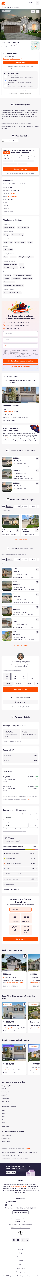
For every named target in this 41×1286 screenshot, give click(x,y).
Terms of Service (14, 351)
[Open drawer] (37, 3)
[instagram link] (14, 1240)
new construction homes (18, 1186)
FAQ (20, 1253)
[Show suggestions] (6, 345)
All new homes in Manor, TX (12, 7)
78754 (3, 1116)
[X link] (27, 1240)
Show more (5, 119)
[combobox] (20, 345)
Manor (13, 1155)
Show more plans (20, 540)
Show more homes (21, 645)
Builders (20, 1260)
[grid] (20, 140)
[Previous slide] (3, 24)
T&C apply (31, 173)
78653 (3, 1110)
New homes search (12, 1152)
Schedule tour (20, 62)
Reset (34, 846)
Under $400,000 (6, 1135)
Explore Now (10, 1172)
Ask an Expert (21, 702)
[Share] (33, 11)
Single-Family (6, 1141)
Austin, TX (5, 1095)
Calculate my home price (31, 814)
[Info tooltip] (25, 90)
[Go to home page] (3, 3)
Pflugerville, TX (6, 1086)
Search (30, 3)
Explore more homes (20, 1212)
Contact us (20, 1257)
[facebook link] (23, 1240)
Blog (20, 1264)
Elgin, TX (4, 1089)
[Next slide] (38, 24)
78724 (3, 1113)
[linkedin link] (18, 1240)
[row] (10, 140)
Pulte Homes (12, 196)
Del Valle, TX (5, 1092)
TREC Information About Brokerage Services (20, 1224)
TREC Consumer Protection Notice (20, 1228)
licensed (18, 1218)
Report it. (29, 799)
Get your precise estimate (11, 59)
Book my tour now (20, 169)
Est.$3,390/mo (8, 56)
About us (20, 1249)
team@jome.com (13, 1205)
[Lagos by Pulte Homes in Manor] (14, 1053)
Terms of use (20, 1268)
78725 (3, 1123)
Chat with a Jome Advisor (19, 69)
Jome (3, 1152)
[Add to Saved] (37, 11)
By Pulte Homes (6, 1138)
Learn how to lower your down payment (14, 831)
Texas (20, 1152)
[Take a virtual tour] (3, 36)
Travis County (5, 1155)
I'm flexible (14, 909)
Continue (19, 939)
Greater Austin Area (30, 1152)
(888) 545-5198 (24, 707)
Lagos (13, 193)
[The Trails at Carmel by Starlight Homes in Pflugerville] (14, 1011)
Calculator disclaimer (10, 889)
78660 (3, 1120)
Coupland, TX (6, 1098)
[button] (20, 1169)
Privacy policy (20, 1272)
